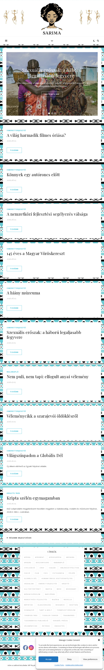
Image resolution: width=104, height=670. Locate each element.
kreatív (65, 584)
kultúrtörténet (32, 589)
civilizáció (29, 568)
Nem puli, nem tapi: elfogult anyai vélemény (48, 376)
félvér (72, 573)
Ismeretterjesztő (16, 130)
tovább (14, 150)
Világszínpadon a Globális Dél (35, 455)
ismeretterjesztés (47, 584)
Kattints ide (52, 94)
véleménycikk (30, 626)
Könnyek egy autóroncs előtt (33, 174)
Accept (48, 659)
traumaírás (69, 615)
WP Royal (31, 665)
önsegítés (60, 626)
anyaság (70, 557)
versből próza (60, 621)
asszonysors (42, 562)
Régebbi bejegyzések (20, 538)
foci (46, 573)
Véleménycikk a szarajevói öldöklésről (42, 416)
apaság (27, 562)
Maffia (49, 589)
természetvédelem (66, 610)
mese (59, 589)
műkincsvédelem (32, 594)
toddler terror (50, 615)
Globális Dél (30, 578)
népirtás (28, 605)
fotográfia (58, 573)
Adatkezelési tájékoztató (74, 665)
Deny (69, 659)
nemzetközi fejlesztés (35, 599)
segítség (73, 605)
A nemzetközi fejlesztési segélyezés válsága (47, 214)
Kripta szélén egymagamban (33, 498)
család (52, 568)
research (60, 605)
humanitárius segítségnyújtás (57, 578)
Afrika (27, 557)
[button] (99, 640)
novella (68, 599)
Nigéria (55, 599)
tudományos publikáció (36, 621)
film (37, 573)
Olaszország (44, 605)
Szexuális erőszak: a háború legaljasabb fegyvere (52, 73)
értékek (46, 626)
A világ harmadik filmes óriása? (36, 135)
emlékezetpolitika (69, 568)
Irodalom (29, 584)
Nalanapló (13, 372)
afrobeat (39, 557)
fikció (27, 573)
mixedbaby (71, 589)
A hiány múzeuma (23, 292)
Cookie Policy (59, 665)
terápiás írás (31, 615)
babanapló (59, 562)
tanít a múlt (45, 610)
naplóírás (50, 594)
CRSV (42, 568)
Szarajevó (29, 610)
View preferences (90, 659)
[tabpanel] (52, 84)
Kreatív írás (13, 493)
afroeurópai (55, 557)
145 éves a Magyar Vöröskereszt (36, 253)
